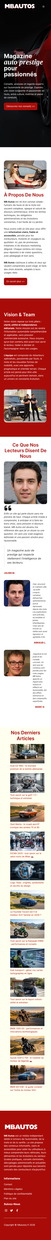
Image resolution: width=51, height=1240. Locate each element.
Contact (8, 1184)
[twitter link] (11, 1210)
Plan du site (10, 1198)
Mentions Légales (13, 1189)
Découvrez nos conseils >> (21, 106)
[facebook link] (17, 1210)
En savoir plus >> (16, 281)
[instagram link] (6, 1210)
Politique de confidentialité (18, 1193)
